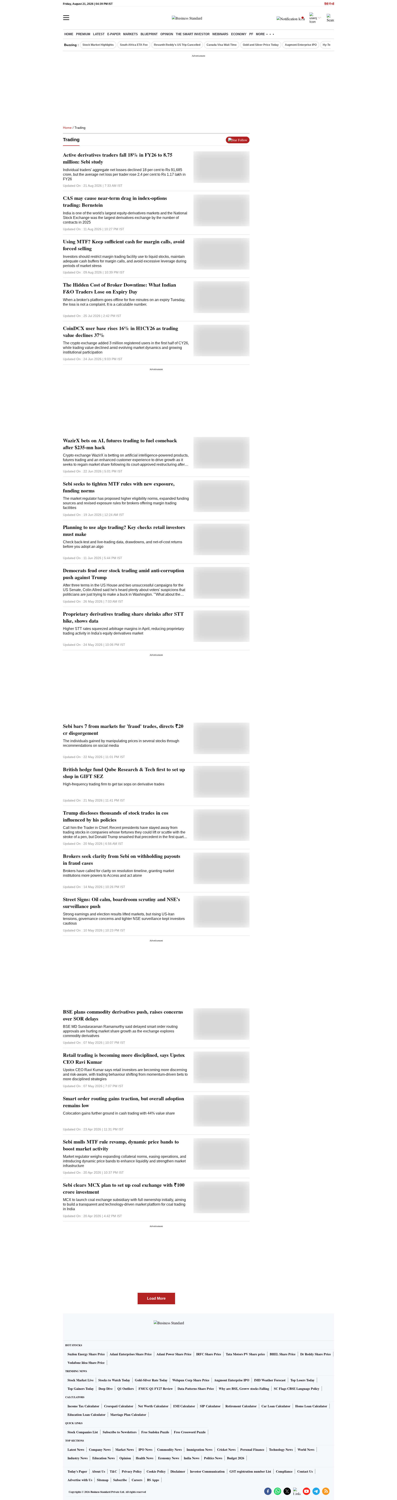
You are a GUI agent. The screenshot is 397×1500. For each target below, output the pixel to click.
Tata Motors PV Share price (245, 1354)
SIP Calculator (210, 1406)
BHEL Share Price (282, 1354)
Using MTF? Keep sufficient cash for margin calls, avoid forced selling (123, 245)
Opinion (166, 34)
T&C (113, 1471)
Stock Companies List (83, 1432)
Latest (99, 34)
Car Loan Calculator (275, 1406)
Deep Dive (106, 1388)
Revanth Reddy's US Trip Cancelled (177, 44)
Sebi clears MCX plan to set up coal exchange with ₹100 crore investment (123, 1188)
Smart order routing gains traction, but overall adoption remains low (123, 1102)
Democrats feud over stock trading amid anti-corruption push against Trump (123, 574)
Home (68, 34)
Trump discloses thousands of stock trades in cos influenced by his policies (115, 816)
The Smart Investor (193, 34)
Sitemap (102, 1479)
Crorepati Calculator (118, 1406)
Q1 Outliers (125, 1388)
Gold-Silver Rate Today (151, 1380)
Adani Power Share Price (173, 1354)
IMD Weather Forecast (270, 1380)
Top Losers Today (302, 1380)
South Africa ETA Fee (134, 44)
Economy (239, 34)
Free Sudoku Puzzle (155, 1432)
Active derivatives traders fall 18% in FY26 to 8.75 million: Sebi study (117, 158)
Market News (124, 1449)
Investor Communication (207, 1471)
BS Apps (153, 1479)
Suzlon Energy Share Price (86, 1354)
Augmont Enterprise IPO (301, 44)
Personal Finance (252, 1449)
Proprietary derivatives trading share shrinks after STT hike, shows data (123, 617)
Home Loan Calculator (311, 1406)
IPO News (145, 1449)
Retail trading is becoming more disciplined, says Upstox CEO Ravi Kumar (124, 1058)
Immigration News (199, 1449)
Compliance (284, 1471)
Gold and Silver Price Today (261, 44)
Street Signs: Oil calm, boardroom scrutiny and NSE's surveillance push (121, 903)
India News (191, 1458)
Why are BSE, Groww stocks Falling (244, 1388)
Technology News (281, 1449)
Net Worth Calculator (153, 1406)
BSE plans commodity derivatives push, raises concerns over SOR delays (123, 1015)
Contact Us (305, 1471)
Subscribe (120, 1479)
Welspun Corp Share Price (190, 1380)
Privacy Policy (132, 1471)
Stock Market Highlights (98, 44)
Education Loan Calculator (86, 1414)
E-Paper (113, 34)
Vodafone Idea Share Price (86, 1362)
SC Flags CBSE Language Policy (296, 1388)
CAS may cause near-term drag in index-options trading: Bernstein (115, 201)
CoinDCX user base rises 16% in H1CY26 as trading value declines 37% (120, 332)
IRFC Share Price (208, 1354)
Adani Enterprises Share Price (131, 1354)
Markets (130, 34)
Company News (100, 1449)
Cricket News (226, 1449)
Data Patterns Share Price (196, 1388)
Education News (103, 1458)
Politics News (213, 1458)
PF (251, 34)
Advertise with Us (80, 1479)
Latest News (76, 1449)
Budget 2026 (235, 1458)
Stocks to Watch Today (114, 1380)
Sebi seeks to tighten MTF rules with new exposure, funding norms (119, 487)
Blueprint (149, 34)
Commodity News (169, 1449)
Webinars (220, 34)
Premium (83, 34)
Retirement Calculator (241, 1406)
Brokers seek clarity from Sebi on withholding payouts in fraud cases (121, 859)
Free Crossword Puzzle (190, 1432)
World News (306, 1449)
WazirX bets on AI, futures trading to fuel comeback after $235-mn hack (120, 444)
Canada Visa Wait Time (222, 44)
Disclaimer (177, 1471)
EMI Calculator (184, 1406)
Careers (137, 1479)
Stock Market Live (81, 1380)
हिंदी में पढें (329, 4)
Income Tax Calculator (83, 1406)
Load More (156, 1298)
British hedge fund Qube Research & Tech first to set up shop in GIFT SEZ (124, 773)
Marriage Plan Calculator (128, 1414)
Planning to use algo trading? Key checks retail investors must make (124, 530)
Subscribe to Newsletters (119, 1432)
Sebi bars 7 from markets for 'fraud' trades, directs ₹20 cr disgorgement (123, 729)
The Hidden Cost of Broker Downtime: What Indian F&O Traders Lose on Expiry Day (119, 288)
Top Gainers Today (81, 1388)
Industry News (78, 1458)
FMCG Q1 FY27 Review (156, 1388)
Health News (144, 1458)
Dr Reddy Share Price (315, 1354)
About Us (98, 1471)
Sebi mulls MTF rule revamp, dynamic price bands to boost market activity (121, 1145)
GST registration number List (250, 1471)
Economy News (168, 1458)
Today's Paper (77, 1471)
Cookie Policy (156, 1471)
